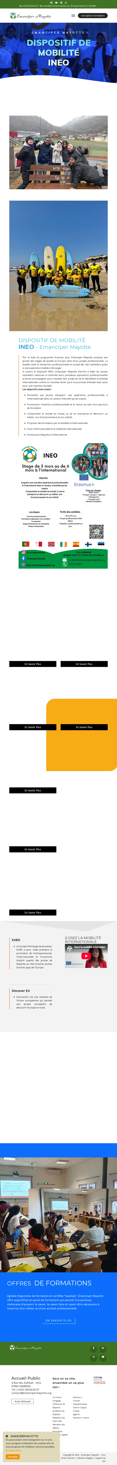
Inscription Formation (92, 15)
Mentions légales (85, 1458)
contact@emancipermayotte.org (55, 6)
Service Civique (80, 1407)
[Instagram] (66, 2)
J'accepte (13, 1456)
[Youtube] (56, 2)
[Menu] (73, 16)
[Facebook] (51, 2)
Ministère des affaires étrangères (59, 1428)
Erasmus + (78, 1397)
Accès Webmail (22, 1401)
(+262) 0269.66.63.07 (30, 6)
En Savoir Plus (33, 664)
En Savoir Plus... (14, 1450)
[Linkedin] (61, 2)
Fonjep (76, 1411)
